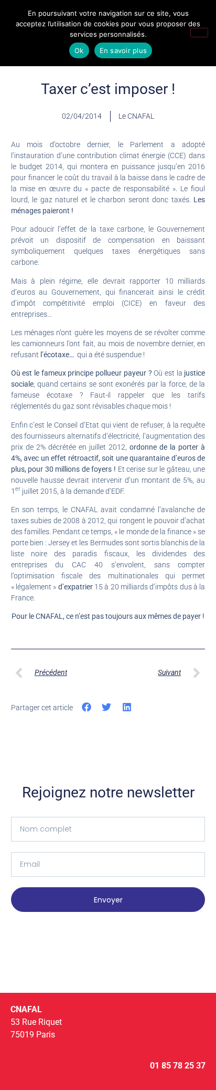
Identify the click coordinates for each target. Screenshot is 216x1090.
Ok (79, 50)
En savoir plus (123, 50)
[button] (87, 707)
